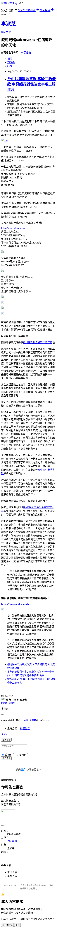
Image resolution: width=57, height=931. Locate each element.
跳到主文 (6, 32)
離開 (17, 925)
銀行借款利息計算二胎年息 (37, 342)
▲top (4, 734)
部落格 (11, 62)
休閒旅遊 (26, 52)
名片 (9, 66)
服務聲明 (33, 888)
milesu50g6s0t (8, 702)
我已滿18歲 (7, 925)
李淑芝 (8, 23)
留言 (33, 720)
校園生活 (25, 728)
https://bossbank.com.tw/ (13, 228)
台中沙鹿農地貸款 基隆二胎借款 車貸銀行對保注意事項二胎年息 (31, 84)
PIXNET (14, 885)
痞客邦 (27, 720)
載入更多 (6, 740)
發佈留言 (6, 758)
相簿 (9, 58)
